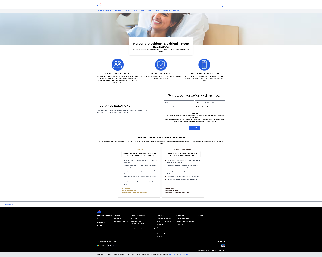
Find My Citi (180, 225)
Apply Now (176, 10)
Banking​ (127, 10)
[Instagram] (218, 241)
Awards (159, 231)
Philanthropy (161, 237)
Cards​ (149, 10)
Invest (135, 10)
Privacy (99, 219)
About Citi (160, 215)
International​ (118, 10)
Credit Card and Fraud (121, 221)
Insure (142, 10)
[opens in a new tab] (99, 4)
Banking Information (137, 215)
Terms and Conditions (104, 215)
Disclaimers (101, 222)
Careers (159, 228)
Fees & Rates (134, 218)
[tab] (104, 11)
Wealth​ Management (104, 10)
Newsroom (160, 225)
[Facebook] (224, 241)
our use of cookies (184, 254)
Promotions (166, 10)
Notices (99, 225)
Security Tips (118, 218)
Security (117, 215)
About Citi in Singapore (164, 218)
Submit (194, 127)
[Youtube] (221, 241)
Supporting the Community (165, 221)
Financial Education (163, 234)
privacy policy (172, 254)
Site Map (200, 215)
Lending (157, 10)
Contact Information (182, 218)
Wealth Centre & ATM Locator (185, 221)
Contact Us (180, 215)
